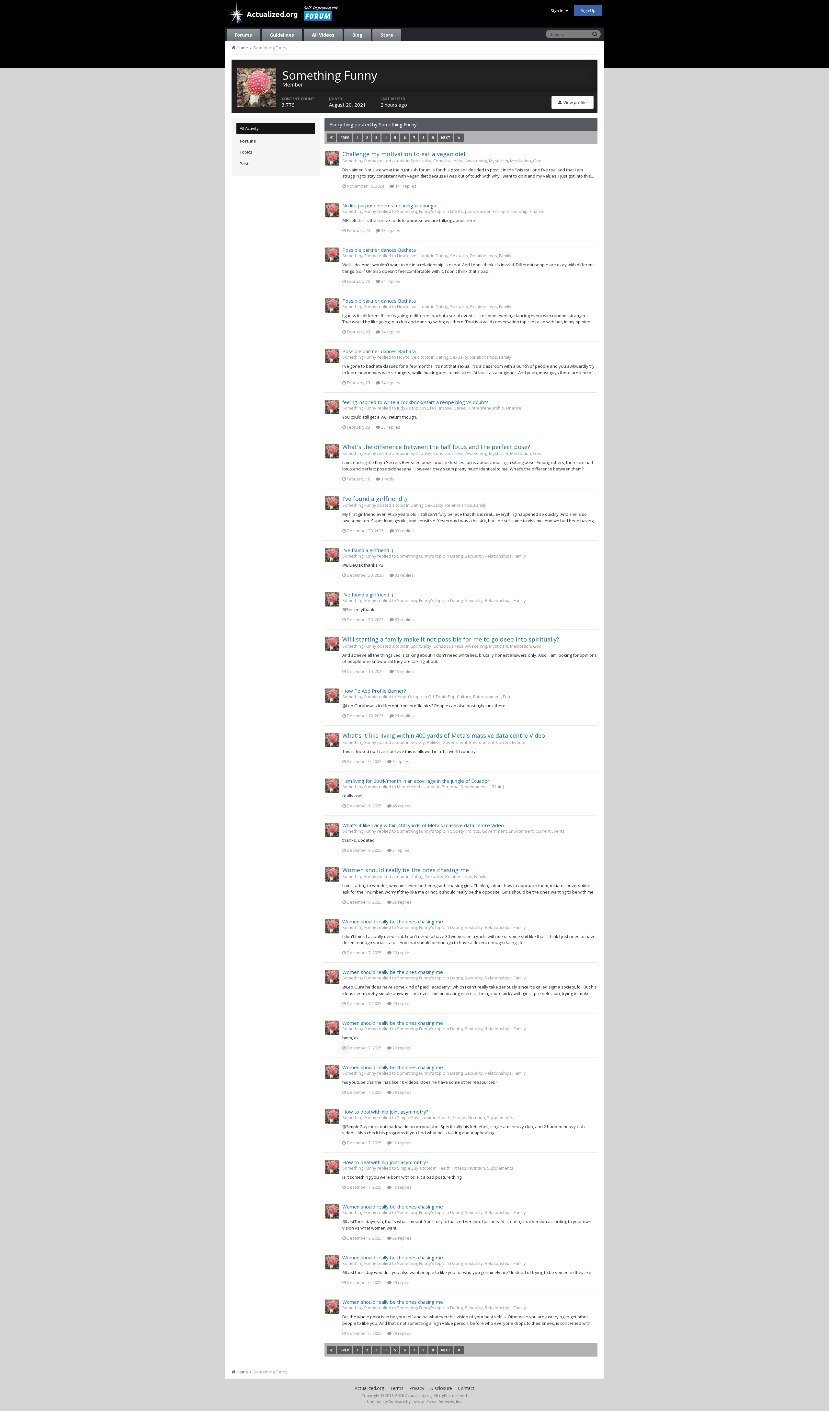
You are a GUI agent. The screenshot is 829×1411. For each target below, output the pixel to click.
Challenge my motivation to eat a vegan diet (404, 154)
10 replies (402, 1143)
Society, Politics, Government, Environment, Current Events (468, 742)
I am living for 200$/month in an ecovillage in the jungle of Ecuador (415, 781)
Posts (245, 164)
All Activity (249, 128)
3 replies (400, 761)
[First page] (331, 137)
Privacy (416, 1388)
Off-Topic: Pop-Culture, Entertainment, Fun (469, 697)
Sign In (558, 11)
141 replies (405, 186)
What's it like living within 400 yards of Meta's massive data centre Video (443, 735)
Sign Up (588, 10)
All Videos (323, 35)
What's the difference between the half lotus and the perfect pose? (436, 447)
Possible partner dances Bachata (379, 250)
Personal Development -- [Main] (473, 787)
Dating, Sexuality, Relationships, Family (473, 256)
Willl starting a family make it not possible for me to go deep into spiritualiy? (450, 639)
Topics (246, 152)
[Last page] (459, 137)
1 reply (387, 479)
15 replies (404, 671)
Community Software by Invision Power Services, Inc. (414, 1401)
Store (386, 35)
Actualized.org (369, 1388)
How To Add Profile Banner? (374, 691)
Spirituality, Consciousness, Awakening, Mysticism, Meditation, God (476, 161)
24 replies (390, 281)
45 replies (402, 806)
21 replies (404, 716)
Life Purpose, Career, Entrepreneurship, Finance (497, 211)
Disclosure (441, 1388)
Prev (344, 137)
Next (445, 137)
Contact (466, 1388)
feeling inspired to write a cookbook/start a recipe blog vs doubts (415, 402)
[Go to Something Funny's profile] (332, 158)
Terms (396, 1388)
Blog (357, 35)
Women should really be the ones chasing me (405, 870)
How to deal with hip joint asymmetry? (385, 1111)
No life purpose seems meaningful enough (389, 205)
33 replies (390, 230)
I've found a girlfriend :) (374, 499)
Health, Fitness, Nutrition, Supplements (475, 1117)
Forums (243, 35)
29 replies (402, 902)
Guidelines (282, 35)
